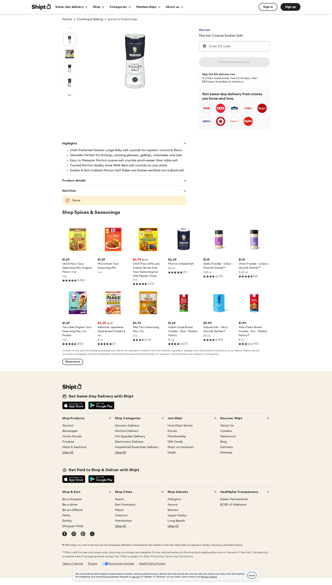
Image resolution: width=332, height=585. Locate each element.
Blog (223, 441)
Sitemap (226, 452)
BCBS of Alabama (233, 504)
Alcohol (67, 425)
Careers (226, 430)
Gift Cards (175, 441)
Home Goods (72, 436)
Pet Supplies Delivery (130, 436)
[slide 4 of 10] (69, 83)
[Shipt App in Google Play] (101, 406)
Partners (226, 447)
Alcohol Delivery (127, 430)
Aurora (172, 504)
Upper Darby (177, 515)
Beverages (70, 430)
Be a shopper (72, 499)
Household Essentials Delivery (137, 447)
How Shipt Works (180, 425)
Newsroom (228, 436)
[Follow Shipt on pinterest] (83, 534)
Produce (68, 441)
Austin (119, 499)
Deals (172, 452)
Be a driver (70, 504)
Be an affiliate (72, 510)
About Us (227, 425)
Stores (172, 430)
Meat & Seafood (74, 447)
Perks (66, 515)
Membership (177, 436)
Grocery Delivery (127, 425)
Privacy (92, 563)
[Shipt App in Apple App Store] (73, 406)
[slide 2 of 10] (69, 54)
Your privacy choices (121, 563)
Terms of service (72, 563)
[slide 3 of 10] (69, 68)
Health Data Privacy (152, 563)
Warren (173, 510)
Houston (121, 515)
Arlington (174, 499)
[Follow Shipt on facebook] (64, 534)
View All (67, 452)
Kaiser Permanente (234, 499)
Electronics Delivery (129, 441)
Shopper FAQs (72, 526)
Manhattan (123, 520)
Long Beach (176, 520)
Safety (67, 520)
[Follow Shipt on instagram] (73, 534)
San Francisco (125, 504)
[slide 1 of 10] (69, 39)
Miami (119, 510)
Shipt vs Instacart (181, 447)
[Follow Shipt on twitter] (92, 534)
